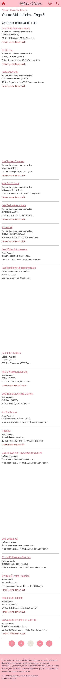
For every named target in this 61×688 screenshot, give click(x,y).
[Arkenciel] (30, 231)
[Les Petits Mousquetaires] (30, 32)
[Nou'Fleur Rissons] (30, 601)
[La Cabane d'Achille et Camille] (30, 623)
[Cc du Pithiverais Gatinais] (30, 559)
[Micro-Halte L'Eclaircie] (30, 375)
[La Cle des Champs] (30, 165)
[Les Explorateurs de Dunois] (30, 396)
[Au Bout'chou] (30, 414)
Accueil (3, 3)
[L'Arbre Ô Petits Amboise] (30, 579)
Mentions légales (9, 678)
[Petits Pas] (30, 54)
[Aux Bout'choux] (30, 187)
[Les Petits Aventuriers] (30, 209)
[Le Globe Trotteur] (30, 355)
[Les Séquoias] (30, 541)
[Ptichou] (30, 434)
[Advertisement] (30, 127)
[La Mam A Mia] (30, 76)
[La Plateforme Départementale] (30, 269)
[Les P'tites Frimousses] (30, 251)
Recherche (57, 3)
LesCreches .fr (14, 676)
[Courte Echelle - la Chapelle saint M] (30, 455)
